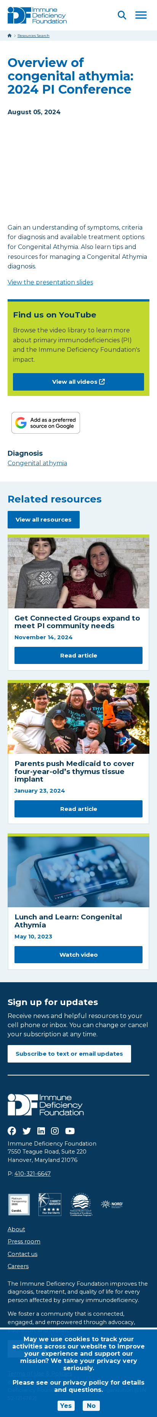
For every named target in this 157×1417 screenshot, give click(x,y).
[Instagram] (55, 1131)
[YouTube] (70, 1131)
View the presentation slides (50, 282)
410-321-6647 (32, 1173)
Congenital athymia (37, 463)
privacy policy (86, 1382)
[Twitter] (26, 1131)
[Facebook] (12, 1131)
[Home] (10, 36)
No (91, 1405)
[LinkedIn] (41, 1131)
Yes (66, 1405)
